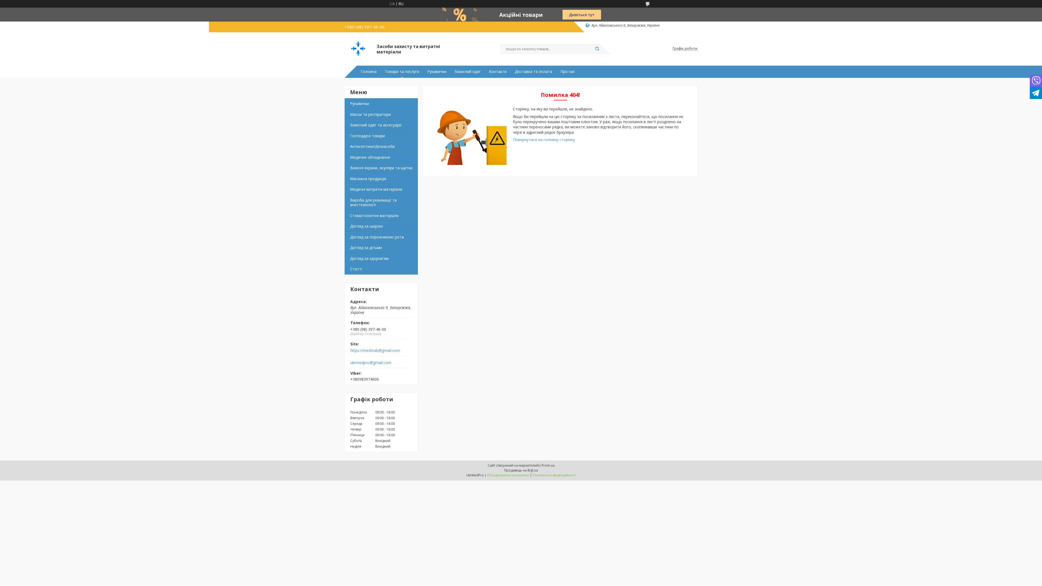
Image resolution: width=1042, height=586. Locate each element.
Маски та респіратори (370, 114)
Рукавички (436, 72)
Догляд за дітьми (366, 247)
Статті (356, 269)
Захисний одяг (468, 72)
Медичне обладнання (370, 157)
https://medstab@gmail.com (375, 350)
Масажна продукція (368, 178)
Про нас (567, 72)
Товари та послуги (402, 72)
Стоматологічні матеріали (374, 215)
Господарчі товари (367, 135)
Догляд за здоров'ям (369, 258)
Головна (369, 72)
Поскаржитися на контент (508, 475)
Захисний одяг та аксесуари (375, 125)
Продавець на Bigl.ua (521, 470)
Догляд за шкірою (366, 226)
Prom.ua (548, 465)
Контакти (498, 72)
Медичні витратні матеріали (376, 189)
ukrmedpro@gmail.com (370, 362)
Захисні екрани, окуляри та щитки (381, 167)
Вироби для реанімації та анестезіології (373, 203)
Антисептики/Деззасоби (372, 146)
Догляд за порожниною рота (377, 237)
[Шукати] (597, 49)
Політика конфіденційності (554, 475)
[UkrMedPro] (358, 48)
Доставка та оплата (533, 72)
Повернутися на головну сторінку (544, 139)
